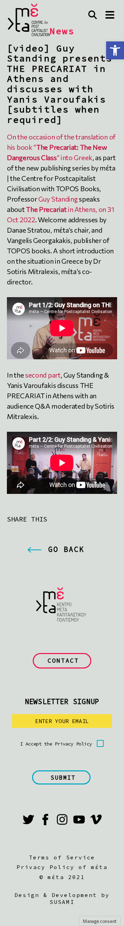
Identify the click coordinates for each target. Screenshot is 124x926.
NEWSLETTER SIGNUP (62, 701)
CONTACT (63, 660)
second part (43, 375)
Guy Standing (58, 199)
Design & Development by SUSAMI (62, 898)
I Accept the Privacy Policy (56, 744)
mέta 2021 (66, 877)
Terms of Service (62, 857)
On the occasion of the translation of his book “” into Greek (61, 147)
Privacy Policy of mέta (62, 867)
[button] (115, 50)
